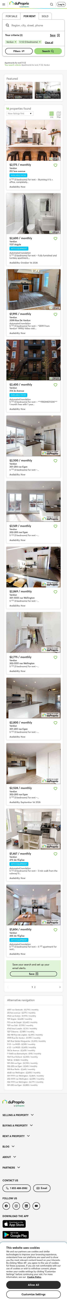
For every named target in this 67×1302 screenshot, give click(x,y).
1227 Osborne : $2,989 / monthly (20, 1031)
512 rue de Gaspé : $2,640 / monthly (22, 1022)
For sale (11, 16)
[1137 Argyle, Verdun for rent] (33, 213)
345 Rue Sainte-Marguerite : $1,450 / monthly (26, 1041)
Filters (16, 51)
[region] (33, 1272)
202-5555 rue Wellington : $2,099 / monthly (25, 1079)
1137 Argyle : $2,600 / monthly (19, 1019)
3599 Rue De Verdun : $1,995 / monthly (23, 1038)
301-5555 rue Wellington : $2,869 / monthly (25, 1076)
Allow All (33, 1284)
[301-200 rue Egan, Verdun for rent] (33, 698)
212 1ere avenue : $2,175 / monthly (21, 1013)
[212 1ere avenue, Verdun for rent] (33, 140)
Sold (45, 16)
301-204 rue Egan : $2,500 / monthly (22, 1063)
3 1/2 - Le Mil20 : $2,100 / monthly (21, 1044)
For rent (30, 16)
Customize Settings (33, 1294)
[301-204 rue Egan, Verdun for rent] (33, 436)
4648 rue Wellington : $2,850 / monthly (23, 1072)
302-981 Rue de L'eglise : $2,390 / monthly (25, 1035)
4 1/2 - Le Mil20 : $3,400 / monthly (21, 1047)
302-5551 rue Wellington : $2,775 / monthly (25, 1082)
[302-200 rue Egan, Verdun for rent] (33, 501)
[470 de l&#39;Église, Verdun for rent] (33, 829)
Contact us (10, 1180)
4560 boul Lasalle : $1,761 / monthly (22, 1028)
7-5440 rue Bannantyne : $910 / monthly (24, 1053)
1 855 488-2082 (18, 1188)
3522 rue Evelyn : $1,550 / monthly (21, 1016)
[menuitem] (33, 1115)
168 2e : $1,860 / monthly (17, 1060)
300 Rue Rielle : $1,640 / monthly (21, 1069)
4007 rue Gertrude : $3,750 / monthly (22, 1009)
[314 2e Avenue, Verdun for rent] (33, 360)
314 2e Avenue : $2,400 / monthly (21, 1050)
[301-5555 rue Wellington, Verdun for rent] (33, 567)
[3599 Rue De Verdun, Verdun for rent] (33, 289)
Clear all (49, 42)
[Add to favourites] (55, 165)
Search (46, 51)
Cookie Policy (34, 1277)
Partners (8, 1167)
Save (31, 973)
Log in (61, 4)
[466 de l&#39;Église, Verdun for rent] (33, 905)
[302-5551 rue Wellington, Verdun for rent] (33, 632)
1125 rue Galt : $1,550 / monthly (20, 1025)
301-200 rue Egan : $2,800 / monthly (22, 1085)
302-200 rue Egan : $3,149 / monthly (22, 1066)
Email (44, 1188)
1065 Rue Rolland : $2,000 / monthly (22, 1057)
